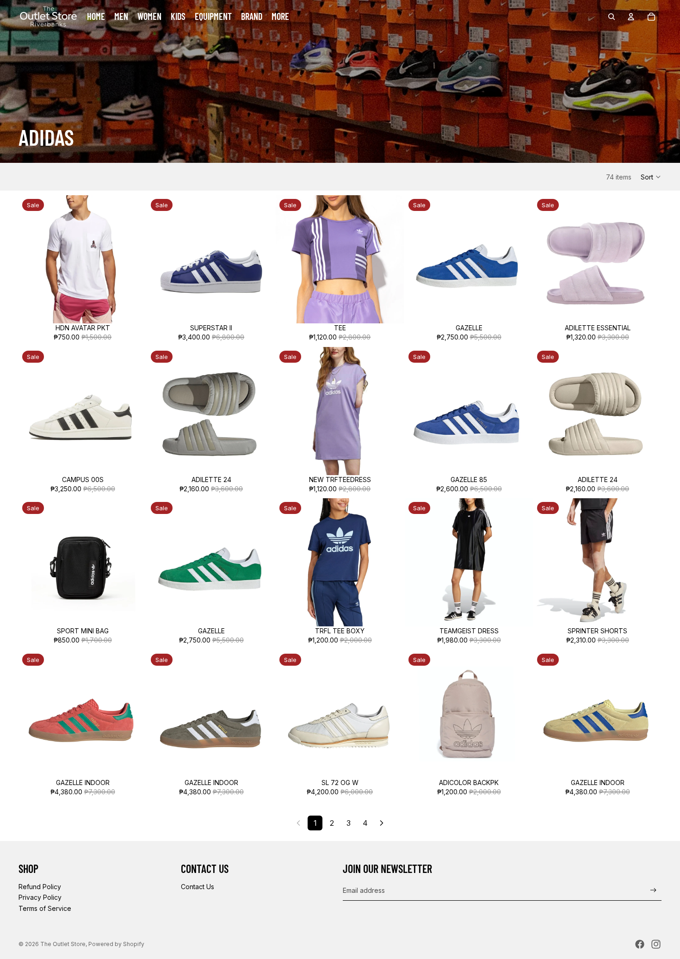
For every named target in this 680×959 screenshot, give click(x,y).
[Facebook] (639, 944)
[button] (651, 177)
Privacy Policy (40, 897)
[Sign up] (653, 890)
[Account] (631, 16)
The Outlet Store (63, 943)
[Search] (611, 16)
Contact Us (197, 887)
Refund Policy (40, 887)
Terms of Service (45, 908)
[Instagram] (655, 944)
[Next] (381, 823)
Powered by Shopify (116, 943)
